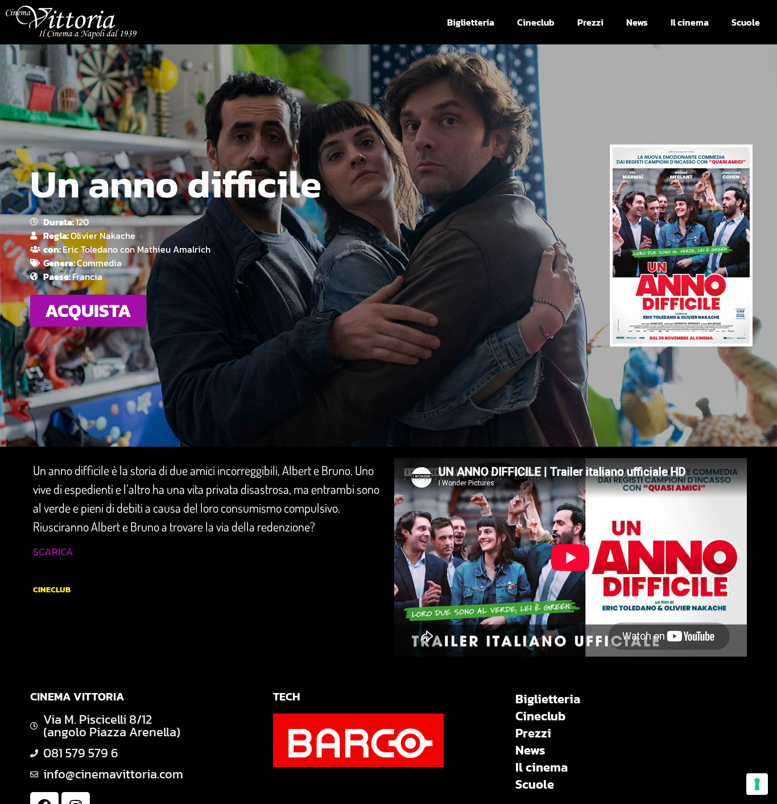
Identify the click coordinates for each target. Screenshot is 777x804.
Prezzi (590, 22)
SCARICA (53, 552)
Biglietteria (470, 22)
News (637, 22)
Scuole (745, 22)
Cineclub (536, 22)
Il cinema (690, 22)
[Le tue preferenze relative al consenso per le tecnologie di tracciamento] (757, 784)
